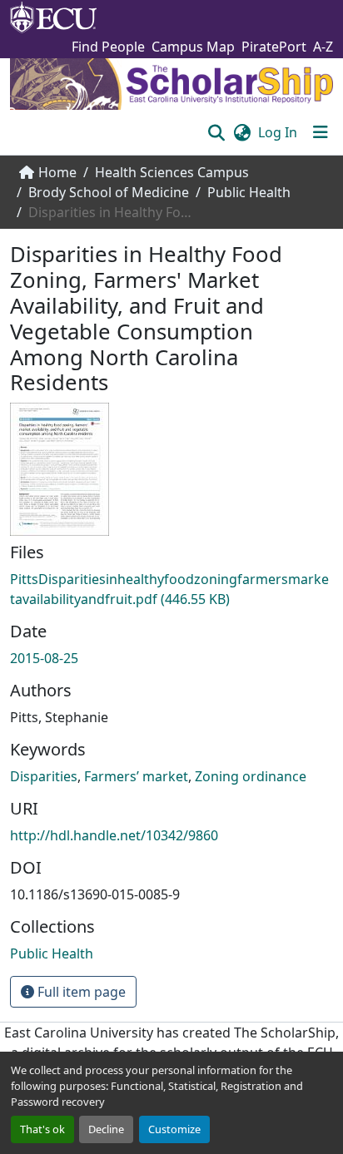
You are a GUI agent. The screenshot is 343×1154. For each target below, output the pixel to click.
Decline (106, 1129)
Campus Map (193, 46)
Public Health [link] (249, 192)
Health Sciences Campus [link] (172, 172)
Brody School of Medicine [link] (108, 192)
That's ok (42, 1129)
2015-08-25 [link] (44, 658)
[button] (216, 132)
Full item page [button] (80, 992)
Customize (174, 1129)
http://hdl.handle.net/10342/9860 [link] (114, 835)
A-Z (323, 46)
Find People (108, 46)
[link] (171, 589)
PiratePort (273, 46)
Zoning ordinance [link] (250, 776)
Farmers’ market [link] (136, 776)
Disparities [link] (43, 776)
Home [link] (57, 172)
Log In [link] (277, 132)
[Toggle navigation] (320, 132)
